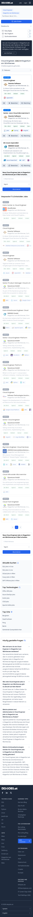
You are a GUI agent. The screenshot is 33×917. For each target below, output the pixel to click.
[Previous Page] (12, 527)
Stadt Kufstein (7, 619)
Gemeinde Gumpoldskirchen (12, 630)
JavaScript (4, 816)
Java (2, 806)
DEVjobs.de (22, 885)
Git (2, 823)
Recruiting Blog (23, 833)
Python (3, 809)
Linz (2, 843)
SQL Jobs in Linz (7, 570)
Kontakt (20, 873)
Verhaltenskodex (23, 866)
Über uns (21, 852)
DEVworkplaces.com (25, 888)
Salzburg (4, 850)
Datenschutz (22, 862)
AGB (19, 859)
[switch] (29, 31)
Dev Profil (21, 806)
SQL (2, 802)
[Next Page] (20, 527)
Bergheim (5, 616)
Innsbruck (4, 854)
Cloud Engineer (7, 61)
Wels (3, 863)
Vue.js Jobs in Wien (8, 577)
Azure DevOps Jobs (8, 595)
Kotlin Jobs (6, 598)
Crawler (20, 869)
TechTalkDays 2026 (24, 895)
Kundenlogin (22, 836)
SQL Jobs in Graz (7, 566)
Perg (4, 623)
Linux (3, 813)
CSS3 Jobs (5, 602)
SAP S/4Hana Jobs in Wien (10, 580)
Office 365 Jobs (7, 591)
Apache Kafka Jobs (8, 605)
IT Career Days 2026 (24, 892)
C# (2, 820)
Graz (3, 847)
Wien (3, 836)
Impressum (22, 855)
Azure (3, 827)
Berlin (4, 626)
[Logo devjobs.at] (7, 3)
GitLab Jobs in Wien (8, 573)
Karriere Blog (22, 802)
